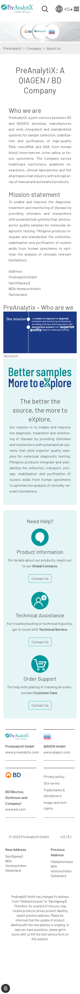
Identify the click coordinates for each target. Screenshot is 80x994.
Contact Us (40, 578)
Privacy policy (54, 776)
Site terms (52, 783)
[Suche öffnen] (44, 9)
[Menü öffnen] (76, 9)
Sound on (10, 356)
